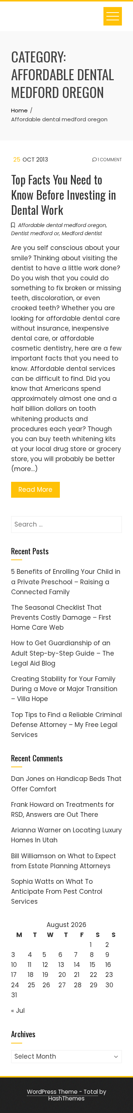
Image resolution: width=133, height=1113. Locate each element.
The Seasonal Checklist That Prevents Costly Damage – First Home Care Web (61, 617)
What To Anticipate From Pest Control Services (56, 891)
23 (109, 974)
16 (108, 964)
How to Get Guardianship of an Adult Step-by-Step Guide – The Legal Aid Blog (62, 653)
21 (76, 974)
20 (62, 974)
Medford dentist (82, 233)
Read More (35, 489)
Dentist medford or (35, 233)
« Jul (18, 1010)
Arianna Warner (36, 830)
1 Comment (109, 160)
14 (77, 964)
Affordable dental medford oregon (62, 225)
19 (45, 974)
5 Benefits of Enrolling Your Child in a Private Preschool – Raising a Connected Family (65, 581)
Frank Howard (32, 804)
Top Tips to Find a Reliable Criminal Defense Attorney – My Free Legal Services (66, 724)
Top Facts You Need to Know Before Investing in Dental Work (63, 194)
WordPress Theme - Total (62, 1092)
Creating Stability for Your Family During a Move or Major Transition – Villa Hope (64, 688)
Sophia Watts (32, 881)
